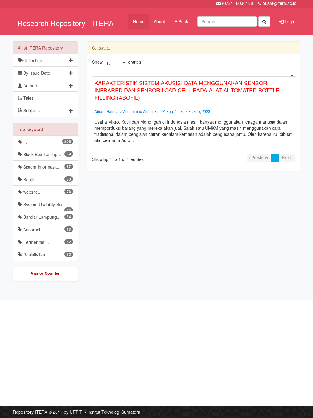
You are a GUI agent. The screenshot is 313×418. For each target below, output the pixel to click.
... (46, 142)
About (159, 21)
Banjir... (46, 179)
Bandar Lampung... (46, 217)
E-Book (181, 21)
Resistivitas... (46, 255)
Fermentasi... (46, 242)
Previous (259, 158)
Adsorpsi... (46, 229)
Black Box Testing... (46, 154)
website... (46, 192)
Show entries (116, 62)
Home (139, 21)
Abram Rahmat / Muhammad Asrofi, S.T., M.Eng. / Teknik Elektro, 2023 (152, 111)
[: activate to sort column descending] (194, 74)
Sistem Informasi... (46, 167)
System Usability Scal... (46, 206)
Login (290, 21)
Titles (28, 98)
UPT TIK (78, 412)
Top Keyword (30, 129)
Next (287, 158)
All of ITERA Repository (40, 48)
